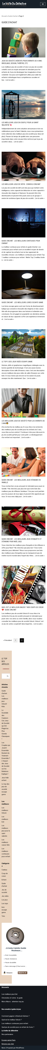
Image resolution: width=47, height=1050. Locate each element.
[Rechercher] (7, 676)
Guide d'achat (12, 16)
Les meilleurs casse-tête (6, 842)
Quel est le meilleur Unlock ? (12, 1020)
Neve (3, 1048)
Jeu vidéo (5, 896)
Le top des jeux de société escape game (5, 789)
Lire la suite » (10, 80)
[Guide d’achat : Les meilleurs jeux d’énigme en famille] (23, 462)
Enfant (4, 880)
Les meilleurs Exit (5, 819)
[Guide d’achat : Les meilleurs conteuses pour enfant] (23, 222)
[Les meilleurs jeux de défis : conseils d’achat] (23, 166)
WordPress (20, 1048)
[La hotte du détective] (14, 4)
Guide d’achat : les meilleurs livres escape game (22, 302)
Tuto (3, 916)
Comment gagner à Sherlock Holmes (15, 1016)
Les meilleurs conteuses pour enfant (15, 1023)
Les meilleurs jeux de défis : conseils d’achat (21, 184)
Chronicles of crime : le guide (12, 998)
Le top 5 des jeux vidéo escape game (17, 362)
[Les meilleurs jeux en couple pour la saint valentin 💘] (23, 104)
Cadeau (4, 870)
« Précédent (7, 640)
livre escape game (4, 909)
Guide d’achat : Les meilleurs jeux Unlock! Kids (5, 698)
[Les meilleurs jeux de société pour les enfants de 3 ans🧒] (23, 402)
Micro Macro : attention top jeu (13, 1002)
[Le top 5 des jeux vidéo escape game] (23, 343)
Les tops (5, 903)
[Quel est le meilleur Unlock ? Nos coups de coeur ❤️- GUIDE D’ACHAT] (23, 585)
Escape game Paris (8, 1040)
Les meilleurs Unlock (5, 810)
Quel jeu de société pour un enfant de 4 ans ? (18, 1027)
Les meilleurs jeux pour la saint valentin (6, 831)
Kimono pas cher (8, 1044)
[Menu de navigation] (42, 4)
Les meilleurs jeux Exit (9, 994)
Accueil (4, 16)
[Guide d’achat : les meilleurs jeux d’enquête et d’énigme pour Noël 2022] (23, 521)
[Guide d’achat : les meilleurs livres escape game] (23, 284)
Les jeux (5, 900)
